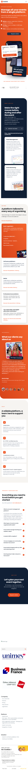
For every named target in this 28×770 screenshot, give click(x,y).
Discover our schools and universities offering (12, 319)
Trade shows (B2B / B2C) (9, 236)
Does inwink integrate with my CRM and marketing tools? (13, 548)
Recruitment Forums (8, 245)
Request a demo (14, 595)
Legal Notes (5, 706)
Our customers (5, 698)
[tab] (3, 389)
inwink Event (5, 716)
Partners (4, 700)
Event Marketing (11, 167)
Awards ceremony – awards (10, 241)
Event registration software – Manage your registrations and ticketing (12, 722)
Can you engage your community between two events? (12, 541)
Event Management (12, 139)
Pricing (3, 702)
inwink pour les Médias (7, 739)
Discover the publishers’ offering (11, 270)
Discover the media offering (10, 287)
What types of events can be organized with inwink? (11, 524)
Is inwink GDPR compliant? (10, 536)
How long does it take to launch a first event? (12, 554)
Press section (5, 704)
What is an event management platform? (12, 510)
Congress (5, 238)
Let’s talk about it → (17, 503)
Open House (6, 243)
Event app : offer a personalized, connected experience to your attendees (12, 718)
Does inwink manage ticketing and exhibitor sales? (12, 530)
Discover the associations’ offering (11, 303)
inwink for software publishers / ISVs (10, 737)
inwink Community (6, 725)
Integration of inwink (7, 727)
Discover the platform (7, 220)
